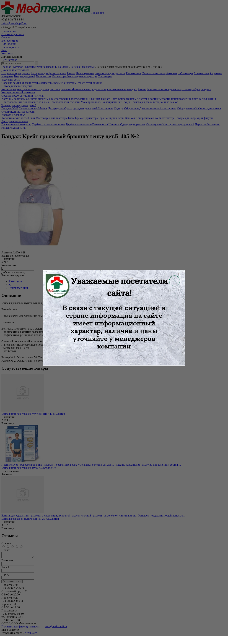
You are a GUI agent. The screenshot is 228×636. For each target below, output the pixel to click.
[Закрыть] (174, 280)
